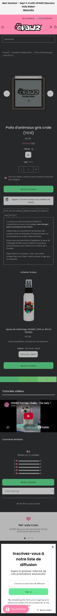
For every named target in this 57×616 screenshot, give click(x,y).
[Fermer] (52, 547)
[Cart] (55, 27)
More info (28, 10)
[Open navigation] (7, 27)
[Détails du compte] (51, 27)
